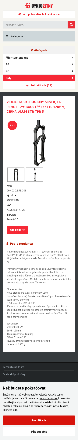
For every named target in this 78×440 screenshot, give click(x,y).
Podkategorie (39, 50)
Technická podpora (13, 367)
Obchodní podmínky (14, 374)
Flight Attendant (17, 57)
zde (15, 410)
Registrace (9, 381)
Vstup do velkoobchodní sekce (41, 14)
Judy (8, 78)
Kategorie (16, 36)
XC (7, 71)
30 (7, 64)
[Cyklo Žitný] (39, 5)
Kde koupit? (17, 230)
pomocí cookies (48, 398)
